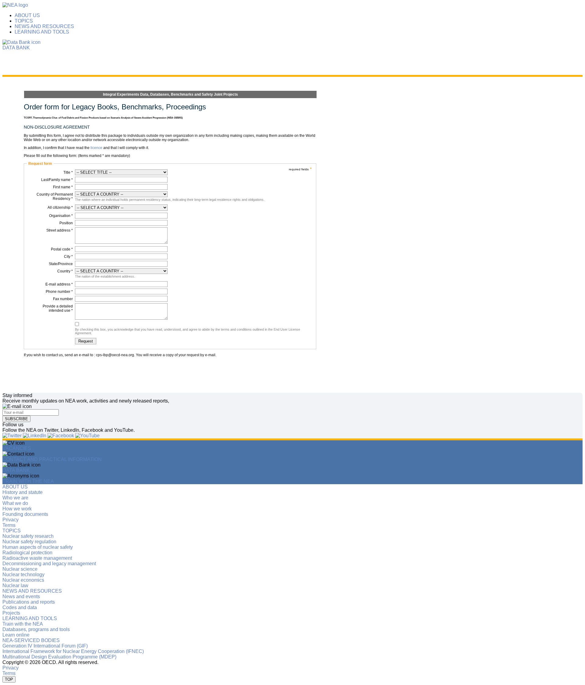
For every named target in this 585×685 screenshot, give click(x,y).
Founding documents (25, 514)
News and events (21, 596)
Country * (65, 271)
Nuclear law (15, 585)
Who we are (15, 497)
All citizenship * (60, 207)
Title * (68, 172)
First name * (63, 187)
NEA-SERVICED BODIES (31, 640)
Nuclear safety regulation (29, 541)
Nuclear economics (23, 580)
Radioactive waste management (37, 558)
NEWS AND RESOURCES (44, 26)
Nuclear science (19, 569)
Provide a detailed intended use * (58, 308)
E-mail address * (59, 284)
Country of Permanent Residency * (55, 196)
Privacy (10, 519)
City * (68, 256)
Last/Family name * (57, 180)
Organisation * (61, 216)
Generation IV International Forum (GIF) (45, 645)
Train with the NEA (22, 623)
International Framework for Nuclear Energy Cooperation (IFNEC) (73, 651)
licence (96, 148)
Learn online (16, 634)
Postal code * (62, 249)
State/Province (61, 264)
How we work (17, 508)
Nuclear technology (23, 574)
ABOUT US (27, 15)
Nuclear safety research (28, 536)
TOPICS (24, 20)
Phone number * (59, 291)
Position (66, 223)
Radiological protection (27, 552)
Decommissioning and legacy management (49, 563)
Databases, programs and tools (36, 629)
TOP (9, 679)
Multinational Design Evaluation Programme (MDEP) (59, 656)
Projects (11, 613)
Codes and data (19, 607)
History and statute (22, 492)
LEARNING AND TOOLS (42, 31)
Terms (9, 525)
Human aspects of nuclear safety (37, 547)
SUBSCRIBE (16, 419)
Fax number (63, 299)
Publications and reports (28, 602)
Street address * (59, 230)
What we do (15, 503)
